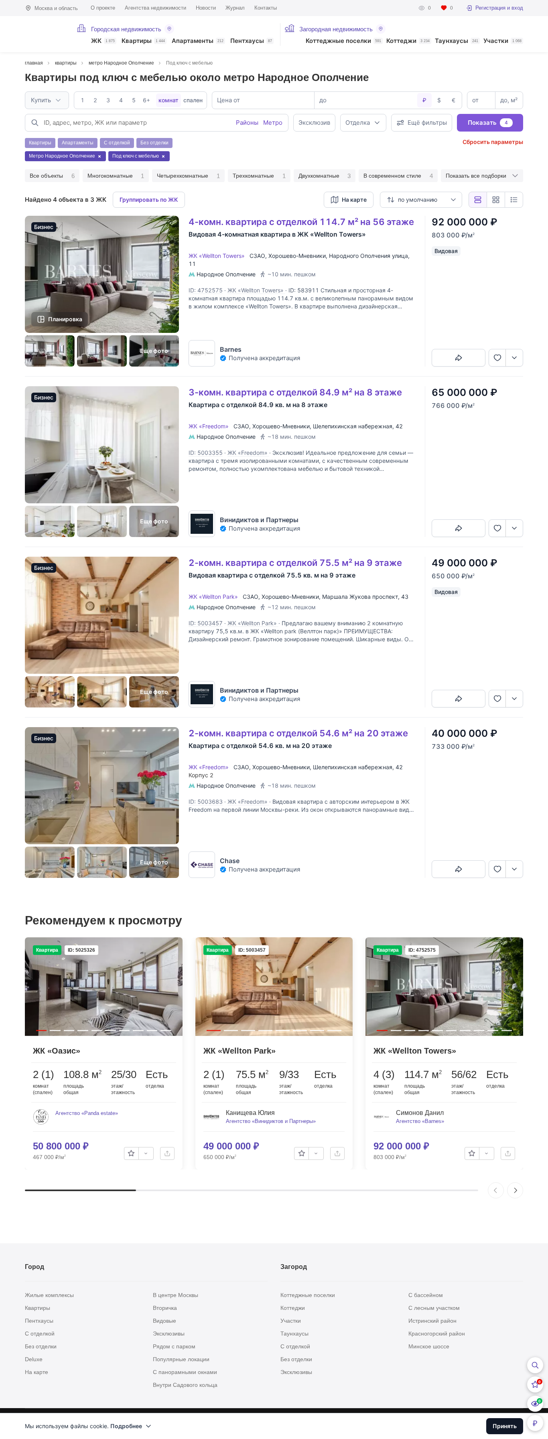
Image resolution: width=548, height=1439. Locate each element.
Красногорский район (436, 1333)
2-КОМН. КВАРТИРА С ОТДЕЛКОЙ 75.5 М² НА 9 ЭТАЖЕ (295, 562)
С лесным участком (434, 1308)
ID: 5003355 (206, 452)
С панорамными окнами (185, 1372)
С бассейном (425, 1295)
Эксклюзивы (169, 1333)
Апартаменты (197, 41)
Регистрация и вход (499, 8)
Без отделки (41, 1346)
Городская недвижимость (126, 29)
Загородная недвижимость (336, 29)
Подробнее (126, 1426)
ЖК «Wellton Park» (215, 596)
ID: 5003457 (206, 623)
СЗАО (257, 255)
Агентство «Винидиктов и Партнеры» (271, 1121)
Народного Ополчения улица (368, 255)
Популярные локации (181, 1359)
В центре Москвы (175, 1295)
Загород (293, 1266)
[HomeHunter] (46, 34)
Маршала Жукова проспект (360, 596)
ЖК (103, 41)
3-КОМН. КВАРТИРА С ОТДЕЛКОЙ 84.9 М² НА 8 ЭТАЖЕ (295, 392)
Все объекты (52, 175)
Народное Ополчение (226, 274)
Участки (502, 41)
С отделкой (40, 1333)
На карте (36, 1372)
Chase (229, 861)
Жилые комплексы (49, 1295)
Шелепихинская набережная (352, 426)
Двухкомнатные (324, 175)
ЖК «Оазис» (56, 1050)
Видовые (164, 1320)
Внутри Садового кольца (185, 1385)
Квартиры (143, 41)
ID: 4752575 (206, 290)
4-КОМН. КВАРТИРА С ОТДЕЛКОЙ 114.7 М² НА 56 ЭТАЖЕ (301, 222)
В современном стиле (398, 175)
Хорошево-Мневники (297, 255)
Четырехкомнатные (188, 175)
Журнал (235, 8)
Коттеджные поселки (343, 41)
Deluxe (34, 1359)
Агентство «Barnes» (420, 1121)
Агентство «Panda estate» (86, 1113)
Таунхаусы (456, 41)
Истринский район (432, 1320)
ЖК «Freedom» (210, 426)
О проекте (103, 8)
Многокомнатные (115, 175)
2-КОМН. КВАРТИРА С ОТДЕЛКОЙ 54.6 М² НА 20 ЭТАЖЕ (298, 733)
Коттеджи (408, 41)
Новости (206, 8)
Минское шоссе (428, 1346)
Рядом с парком (174, 1346)
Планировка (65, 319)
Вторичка (165, 1308)
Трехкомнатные (259, 175)
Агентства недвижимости (155, 8)
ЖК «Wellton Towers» (218, 255)
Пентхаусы (251, 41)
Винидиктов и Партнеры (259, 520)
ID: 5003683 (206, 801)
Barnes (231, 349)
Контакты (265, 8)
